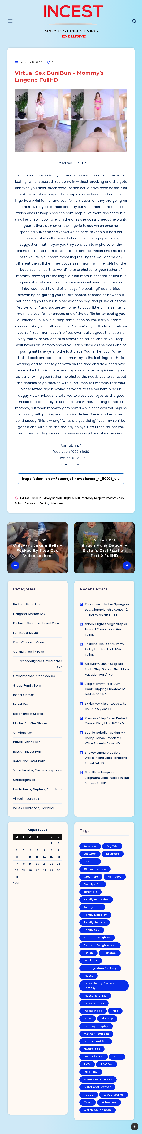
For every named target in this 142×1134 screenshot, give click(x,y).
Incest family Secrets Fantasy (99, 986)
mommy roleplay (93, 498)
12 (30, 857)
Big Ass (24, 498)
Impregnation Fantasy (100, 968)
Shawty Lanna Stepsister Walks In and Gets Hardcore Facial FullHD (106, 758)
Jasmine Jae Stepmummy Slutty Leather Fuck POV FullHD (104, 649)
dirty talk (90, 892)
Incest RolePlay (95, 995)
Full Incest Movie (25, 633)
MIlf (77, 498)
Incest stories (94, 1003)
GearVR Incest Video (28, 642)
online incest (93, 1056)
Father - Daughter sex (100, 945)
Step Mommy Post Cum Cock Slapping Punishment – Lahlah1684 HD (106, 689)
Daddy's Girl (93, 884)
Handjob (109, 953)
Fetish (88, 953)
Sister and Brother (97, 1087)
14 (44, 857)
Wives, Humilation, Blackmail (34, 808)
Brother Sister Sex (26, 604)
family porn (92, 907)
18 (23, 864)
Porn (117, 1056)
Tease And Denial (36, 503)
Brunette (112, 853)
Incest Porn (21, 704)
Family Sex (91, 930)
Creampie (91, 876)
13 (37, 857)
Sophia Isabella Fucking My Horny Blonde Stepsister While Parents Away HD (105, 738)
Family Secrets (52, 498)
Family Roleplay (95, 914)
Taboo (19, 503)
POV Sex (107, 1064)
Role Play (90, 1072)
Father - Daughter (97, 937)
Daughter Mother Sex (29, 614)
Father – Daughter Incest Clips (36, 623)
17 (16, 864)
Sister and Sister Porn (29, 761)
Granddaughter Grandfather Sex (40, 664)
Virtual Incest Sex (26, 799)
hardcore (90, 960)
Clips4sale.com (95, 869)
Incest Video (93, 1010)
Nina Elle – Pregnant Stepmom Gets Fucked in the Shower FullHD (107, 777)
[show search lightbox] (134, 21)
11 (24, 857)
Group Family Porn (27, 685)
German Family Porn (28, 652)
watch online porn (97, 1110)
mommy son (115, 498)
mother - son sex (96, 1033)
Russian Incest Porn (27, 751)
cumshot (114, 876)
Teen (87, 1102)
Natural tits (92, 1049)
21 (44, 864)
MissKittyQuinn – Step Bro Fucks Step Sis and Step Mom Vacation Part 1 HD (107, 669)
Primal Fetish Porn (26, 742)
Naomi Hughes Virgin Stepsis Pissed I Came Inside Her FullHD (106, 629)
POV (87, 1064)
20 (37, 864)
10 (16, 857)
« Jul (16, 883)
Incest (88, 975)
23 (58, 864)
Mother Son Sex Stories (30, 723)
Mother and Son (95, 1041)
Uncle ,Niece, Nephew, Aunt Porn (37, 789)
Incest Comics (24, 695)
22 (51, 864)
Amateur (90, 846)
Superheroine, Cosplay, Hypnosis (37, 770)
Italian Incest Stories (28, 714)
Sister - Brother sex (98, 1079)
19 (30, 864)
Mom (87, 1018)
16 (58, 857)
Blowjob (90, 853)
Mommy (107, 1018)
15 (51, 857)
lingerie (69, 498)
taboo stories (114, 1094)
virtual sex (56, 503)
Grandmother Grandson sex (34, 676)
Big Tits (112, 846)
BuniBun (36, 498)
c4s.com (90, 861)
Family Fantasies (96, 899)
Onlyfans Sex (23, 733)
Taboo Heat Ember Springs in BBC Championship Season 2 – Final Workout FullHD (107, 609)
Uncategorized (24, 780)
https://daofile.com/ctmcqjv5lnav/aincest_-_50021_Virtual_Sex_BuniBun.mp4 (73, 479)
